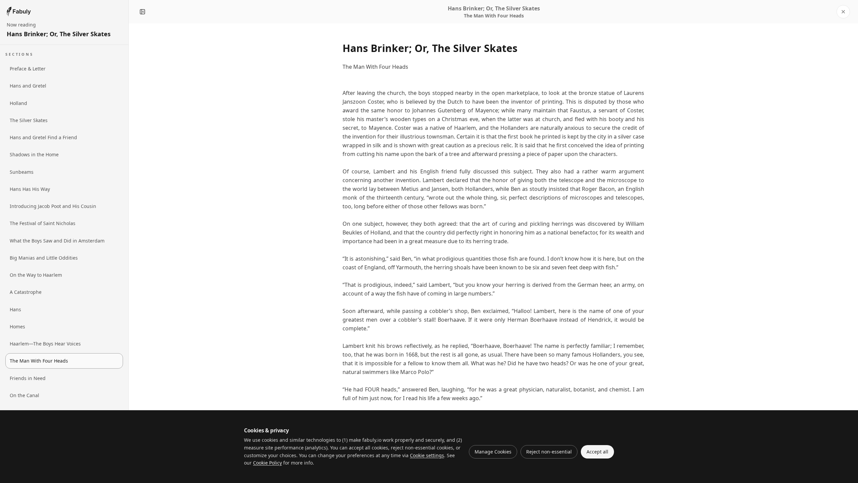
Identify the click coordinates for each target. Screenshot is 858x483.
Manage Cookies (493, 451)
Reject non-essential (549, 451)
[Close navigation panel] (142, 11)
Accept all (597, 451)
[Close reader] (843, 11)
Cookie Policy (267, 463)
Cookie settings (427, 455)
